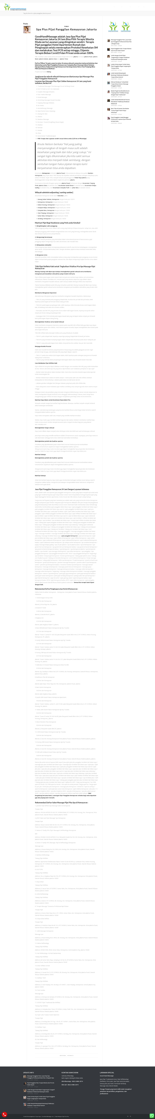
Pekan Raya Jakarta (80, 177)
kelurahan (61, 196)
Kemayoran (46, 173)
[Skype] (130, 1116)
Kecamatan (86, 183)
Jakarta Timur (64, 59)
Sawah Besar (70, 185)
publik (66, 26)
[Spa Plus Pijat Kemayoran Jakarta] (26, 29)
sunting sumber (66, 192)
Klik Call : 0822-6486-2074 (70, 1085)
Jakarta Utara (53, 59)
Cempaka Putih (64, 188)
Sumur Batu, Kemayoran (45, 216)
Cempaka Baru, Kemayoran (46, 210)
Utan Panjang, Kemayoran (46, 213)
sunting (56, 192)
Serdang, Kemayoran (44, 218)
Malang (48, 72)
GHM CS (71, 1055)
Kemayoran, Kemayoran (45, 202)
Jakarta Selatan (43, 59)
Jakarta (75, 57)
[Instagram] (127, 1116)
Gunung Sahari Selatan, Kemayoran (48, 199)
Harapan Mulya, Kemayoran (46, 207)
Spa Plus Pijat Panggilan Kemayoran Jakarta (66, 29)
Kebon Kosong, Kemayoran (46, 205)
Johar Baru (75, 188)
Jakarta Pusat (88, 57)
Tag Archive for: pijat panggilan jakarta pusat (37, 13)
